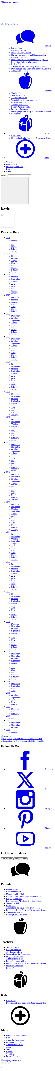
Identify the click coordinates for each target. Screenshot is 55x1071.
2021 (8, 336)
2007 (8, 707)
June (13, 242)
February (15, 249)
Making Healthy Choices (21, 53)
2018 (8, 417)
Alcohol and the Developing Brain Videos (28, 66)
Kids (47, 133)
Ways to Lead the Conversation (24, 100)
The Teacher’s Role (19, 98)
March (13, 247)
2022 (8, 313)
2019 (8, 392)
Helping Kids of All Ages (16, 915)
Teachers (48, 91)
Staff (8, 1049)
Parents (48, 46)
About (8, 171)
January (14, 251)
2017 (8, 442)
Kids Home (16, 136)
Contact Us (10, 1054)
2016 (8, 472)
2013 (8, 562)
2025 (8, 254)
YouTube (48, 848)
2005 (8, 720)
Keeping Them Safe (19, 57)
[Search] (15, 190)
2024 (8, 274)
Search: (4, 176)
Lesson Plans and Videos (21, 107)
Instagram (49, 808)
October (14, 258)
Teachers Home (17, 93)
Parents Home (17, 48)
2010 (8, 651)
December (15, 256)
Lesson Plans (11, 164)
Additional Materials (19, 71)
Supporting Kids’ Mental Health (24, 62)
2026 (8, 238)
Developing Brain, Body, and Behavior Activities (31, 69)
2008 (8, 693)
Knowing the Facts (19, 50)
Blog (8, 169)
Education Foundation (15, 1042)
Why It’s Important (18, 95)
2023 (8, 295)
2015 (8, 502)
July (13, 284)
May (13, 244)
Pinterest (48, 828)
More (47, 158)
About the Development (16, 1040)
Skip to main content (9, 2)
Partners (9, 1051)
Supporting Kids (12, 903)
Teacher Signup (21, 859)
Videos (9, 162)
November (15, 366)
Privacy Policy (12, 1056)
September (15, 279)
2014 (8, 532)
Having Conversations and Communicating (28, 55)
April (13, 265)
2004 (8, 730)
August (14, 240)
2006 (8, 716)
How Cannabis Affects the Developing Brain (29, 59)
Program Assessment (19, 102)
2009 (8, 681)
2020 (8, 362)
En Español (16, 64)
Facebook (49, 769)
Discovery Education (19, 109)
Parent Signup (7, 859)
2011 (8, 622)
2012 (8, 592)
